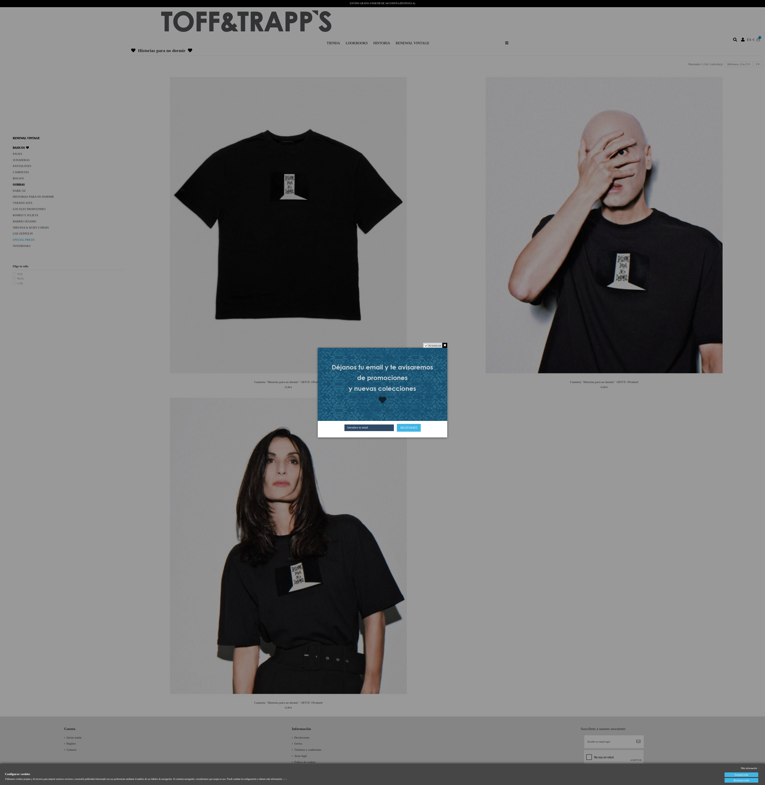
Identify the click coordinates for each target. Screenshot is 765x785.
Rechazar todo (741, 780)
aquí (285, 779)
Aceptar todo (741, 774)
